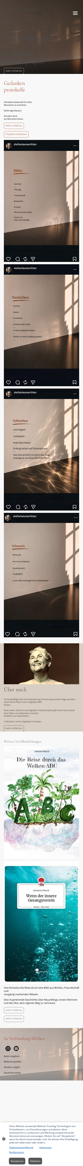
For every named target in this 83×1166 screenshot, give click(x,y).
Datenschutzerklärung (21, 1147)
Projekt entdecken (16, 134)
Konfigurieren (16, 1152)
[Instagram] (8, 1048)
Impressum (45, 1147)
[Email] (16, 1048)
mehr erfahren (14, 71)
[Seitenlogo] (22, 21)
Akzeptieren (17, 1161)
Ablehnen (35, 1161)
